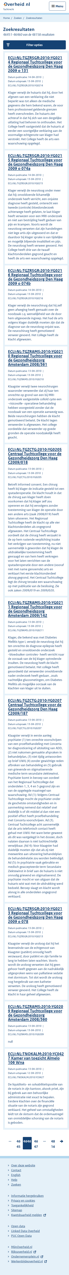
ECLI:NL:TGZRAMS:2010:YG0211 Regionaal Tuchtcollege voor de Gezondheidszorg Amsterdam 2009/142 (35, 609)
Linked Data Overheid (25, 1231)
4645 (19, 1144)
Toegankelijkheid (22, 1205)
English (16, 1175)
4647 (36, 1144)
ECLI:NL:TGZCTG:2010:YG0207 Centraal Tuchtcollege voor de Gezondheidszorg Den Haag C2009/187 (35, 707)
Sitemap (16, 1210)
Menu (59, 6)
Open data (18, 1226)
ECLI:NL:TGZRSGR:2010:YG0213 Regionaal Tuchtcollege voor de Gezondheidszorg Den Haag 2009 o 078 (35, 915)
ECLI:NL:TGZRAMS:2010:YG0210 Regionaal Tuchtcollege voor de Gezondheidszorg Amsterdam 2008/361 (35, 358)
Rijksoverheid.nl (21, 1252)
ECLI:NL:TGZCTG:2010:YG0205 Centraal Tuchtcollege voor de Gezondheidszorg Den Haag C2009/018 (35, 456)
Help (14, 1180)
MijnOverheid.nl (21, 1247)
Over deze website (23, 1165)
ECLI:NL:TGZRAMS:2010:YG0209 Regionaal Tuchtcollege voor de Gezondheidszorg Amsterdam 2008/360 (35, 1013)
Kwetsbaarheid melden (26, 1215)
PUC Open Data (21, 1236)
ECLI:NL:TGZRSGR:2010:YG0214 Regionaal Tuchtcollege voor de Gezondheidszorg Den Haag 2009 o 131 (35, 64)
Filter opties (34, 45)
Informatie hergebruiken (27, 1196)
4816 (53, 1144)
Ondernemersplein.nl (25, 1256)
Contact (16, 1170)
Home (6, 18)
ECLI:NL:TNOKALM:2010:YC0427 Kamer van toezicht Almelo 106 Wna (36, 1058)
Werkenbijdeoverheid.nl (27, 1261)
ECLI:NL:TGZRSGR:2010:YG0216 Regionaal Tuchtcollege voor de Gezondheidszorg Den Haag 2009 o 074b (35, 277)
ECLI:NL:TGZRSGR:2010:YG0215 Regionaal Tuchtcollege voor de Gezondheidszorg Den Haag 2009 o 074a (35, 162)
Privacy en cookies (23, 1201)
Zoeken (18, 18)
